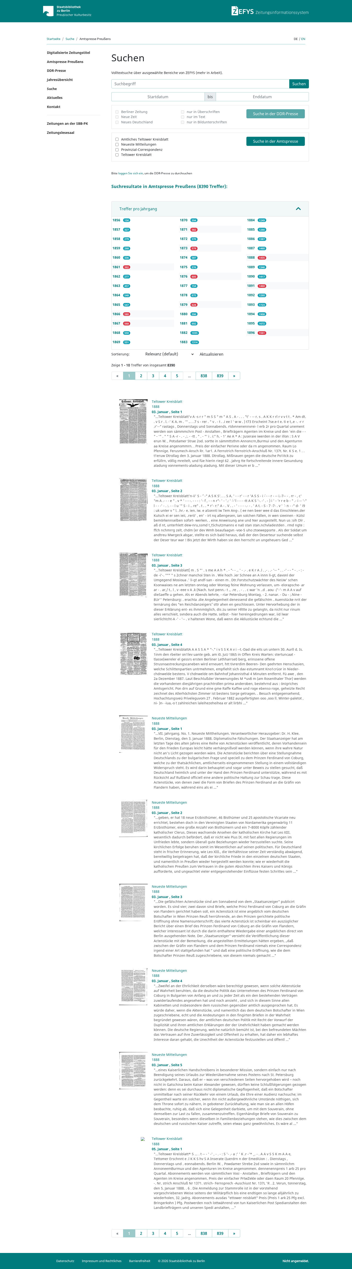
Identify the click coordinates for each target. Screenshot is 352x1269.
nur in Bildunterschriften (207, 122)
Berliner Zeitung (134, 111)
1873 (184, 248)
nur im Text (196, 116)
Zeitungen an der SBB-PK (67, 123)
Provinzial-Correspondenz (142, 149)
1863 (117, 285)
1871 (184, 229)
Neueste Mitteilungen (138, 144)
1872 (184, 238)
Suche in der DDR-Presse (275, 113)
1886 (251, 238)
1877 (184, 285)
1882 (184, 332)
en (303, 39)
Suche (70, 39)
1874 (184, 257)
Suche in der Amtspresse (275, 141)
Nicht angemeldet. (296, 1261)
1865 (117, 304)
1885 (251, 229)
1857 (117, 229)
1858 (117, 238)
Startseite (53, 39)
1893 (251, 304)
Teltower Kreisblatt (136, 154)
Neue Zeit (129, 116)
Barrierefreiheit (139, 1261)
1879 (184, 304)
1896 (251, 332)
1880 (184, 314)
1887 (251, 248)
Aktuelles (54, 97)
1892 (251, 295)
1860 (117, 257)
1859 (117, 248)
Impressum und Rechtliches (101, 1261)
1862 (117, 276)
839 (220, 375)
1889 (251, 267)
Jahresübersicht (60, 79)
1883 (184, 342)
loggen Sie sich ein (130, 173)
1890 (251, 276)
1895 (251, 323)
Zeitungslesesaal (60, 132)
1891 (251, 285)
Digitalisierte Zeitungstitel (68, 52)
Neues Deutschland (137, 122)
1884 (251, 220)
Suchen (299, 83)
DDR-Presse (56, 70)
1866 (117, 314)
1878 (184, 295)
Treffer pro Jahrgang (138, 208)
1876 (184, 276)
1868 (117, 332)
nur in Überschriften (203, 111)
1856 (117, 220)
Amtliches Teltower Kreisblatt (144, 139)
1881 (184, 323)
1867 (117, 323)
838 (204, 375)
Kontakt (53, 106)
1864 (117, 295)
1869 (117, 342)
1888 (251, 257)
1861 (117, 267)
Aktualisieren (211, 354)
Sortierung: (120, 354)
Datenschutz (65, 1261)
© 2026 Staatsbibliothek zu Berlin (181, 1261)
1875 (184, 267)
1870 (184, 220)
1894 (251, 314)
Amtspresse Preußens (65, 61)
